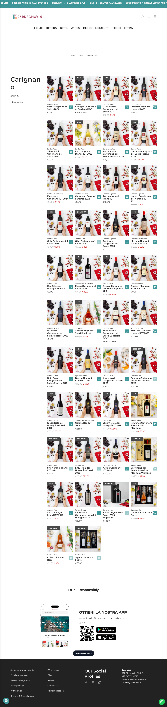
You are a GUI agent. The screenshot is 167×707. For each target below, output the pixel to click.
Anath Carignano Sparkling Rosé (84, 331)
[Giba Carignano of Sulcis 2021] (88, 223)
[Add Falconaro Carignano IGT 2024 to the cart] (71, 197)
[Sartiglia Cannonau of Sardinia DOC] (88, 88)
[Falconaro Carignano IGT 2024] (60, 178)
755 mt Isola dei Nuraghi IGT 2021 (112, 424)
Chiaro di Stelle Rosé (55, 558)
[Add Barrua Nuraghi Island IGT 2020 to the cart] (99, 379)
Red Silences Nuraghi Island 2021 (57, 287)
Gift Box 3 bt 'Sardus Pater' (141, 513)
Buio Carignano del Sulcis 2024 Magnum (113, 515)
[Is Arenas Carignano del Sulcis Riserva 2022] (144, 133)
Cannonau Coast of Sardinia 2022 (85, 197)
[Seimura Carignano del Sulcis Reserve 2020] (144, 360)
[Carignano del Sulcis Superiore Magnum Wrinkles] (144, 450)
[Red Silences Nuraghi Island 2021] (60, 268)
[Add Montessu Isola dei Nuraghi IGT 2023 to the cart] (155, 331)
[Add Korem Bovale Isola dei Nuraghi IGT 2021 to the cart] (155, 197)
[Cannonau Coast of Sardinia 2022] (88, 178)
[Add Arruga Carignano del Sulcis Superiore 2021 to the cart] (127, 287)
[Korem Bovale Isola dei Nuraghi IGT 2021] (144, 178)
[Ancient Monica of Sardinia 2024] (144, 268)
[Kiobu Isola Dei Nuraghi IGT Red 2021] (60, 405)
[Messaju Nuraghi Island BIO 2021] (144, 223)
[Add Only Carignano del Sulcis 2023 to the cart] (71, 242)
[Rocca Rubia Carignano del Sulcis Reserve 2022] (116, 133)
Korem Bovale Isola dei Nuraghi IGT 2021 (141, 199)
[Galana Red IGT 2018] (88, 405)
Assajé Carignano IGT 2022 (112, 468)
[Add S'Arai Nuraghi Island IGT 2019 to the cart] (71, 513)
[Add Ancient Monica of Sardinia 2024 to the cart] (155, 287)
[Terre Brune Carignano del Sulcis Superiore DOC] (116, 313)
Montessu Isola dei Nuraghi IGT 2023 (141, 331)
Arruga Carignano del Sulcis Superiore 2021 (113, 288)
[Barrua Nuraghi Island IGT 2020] (88, 360)
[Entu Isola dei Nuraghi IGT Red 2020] (88, 450)
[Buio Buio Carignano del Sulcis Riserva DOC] (60, 360)
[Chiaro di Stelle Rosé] (60, 539)
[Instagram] (93, 683)
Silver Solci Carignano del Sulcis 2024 (54, 154)
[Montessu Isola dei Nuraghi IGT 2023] (144, 313)
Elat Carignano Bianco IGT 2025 (83, 152)
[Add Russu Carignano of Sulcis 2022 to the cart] (99, 287)
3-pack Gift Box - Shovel (84, 558)
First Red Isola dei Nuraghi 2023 (140, 107)
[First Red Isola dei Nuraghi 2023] (144, 88)
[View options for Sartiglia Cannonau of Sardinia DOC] (99, 107)
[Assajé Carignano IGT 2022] (116, 450)
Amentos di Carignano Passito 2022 (113, 380)
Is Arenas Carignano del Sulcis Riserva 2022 (141, 154)
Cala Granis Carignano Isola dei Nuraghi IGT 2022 (85, 515)
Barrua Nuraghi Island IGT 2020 (83, 379)
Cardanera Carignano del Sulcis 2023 (110, 243)
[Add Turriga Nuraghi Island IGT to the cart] (127, 197)
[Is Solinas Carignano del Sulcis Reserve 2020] (60, 313)
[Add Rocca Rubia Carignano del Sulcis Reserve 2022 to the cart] (127, 152)
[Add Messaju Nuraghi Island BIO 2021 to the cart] (155, 242)
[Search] (142, 17)
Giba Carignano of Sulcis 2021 (84, 242)
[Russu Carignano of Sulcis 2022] (88, 268)
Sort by (14, 96)
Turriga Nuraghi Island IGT (111, 197)
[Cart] (149, 17)
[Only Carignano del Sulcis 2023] (60, 223)
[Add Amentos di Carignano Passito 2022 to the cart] (127, 379)
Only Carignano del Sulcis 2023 (57, 242)
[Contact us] (162, 702)
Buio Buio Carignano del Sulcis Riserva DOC (57, 380)
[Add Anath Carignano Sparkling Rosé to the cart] (99, 331)
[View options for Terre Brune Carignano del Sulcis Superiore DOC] (127, 331)
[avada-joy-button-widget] (6, 701)
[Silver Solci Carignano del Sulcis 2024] (60, 133)
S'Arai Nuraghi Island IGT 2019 (55, 513)
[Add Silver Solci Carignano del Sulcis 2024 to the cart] (71, 152)
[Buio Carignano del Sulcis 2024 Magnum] (116, 494)
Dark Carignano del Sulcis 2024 (57, 107)
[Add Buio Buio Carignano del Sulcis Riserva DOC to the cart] (71, 379)
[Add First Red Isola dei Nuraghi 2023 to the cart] (155, 107)
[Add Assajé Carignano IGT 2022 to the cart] (127, 468)
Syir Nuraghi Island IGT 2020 (57, 468)
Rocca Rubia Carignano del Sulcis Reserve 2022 (113, 154)
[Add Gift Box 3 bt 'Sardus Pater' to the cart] (155, 513)
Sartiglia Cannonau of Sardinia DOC (85, 107)
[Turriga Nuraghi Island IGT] (116, 178)
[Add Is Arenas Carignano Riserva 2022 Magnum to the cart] (155, 424)
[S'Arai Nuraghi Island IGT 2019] (60, 494)
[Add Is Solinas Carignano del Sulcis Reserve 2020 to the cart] (71, 331)
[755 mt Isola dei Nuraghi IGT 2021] (116, 405)
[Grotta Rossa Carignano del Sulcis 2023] (116, 88)
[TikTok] (100, 683)
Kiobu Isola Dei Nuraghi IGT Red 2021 (56, 425)
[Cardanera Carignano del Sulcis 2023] (116, 223)
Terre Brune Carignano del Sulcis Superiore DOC (111, 334)
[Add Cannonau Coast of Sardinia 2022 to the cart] (99, 197)
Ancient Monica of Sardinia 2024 (140, 287)
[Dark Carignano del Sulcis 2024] (60, 88)
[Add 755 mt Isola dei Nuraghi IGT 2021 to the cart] (127, 424)
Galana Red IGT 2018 (83, 424)
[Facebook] (86, 683)
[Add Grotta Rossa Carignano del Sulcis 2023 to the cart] (127, 107)
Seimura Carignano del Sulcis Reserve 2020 (141, 380)
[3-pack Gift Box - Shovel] (88, 539)
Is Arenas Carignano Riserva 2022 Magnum (141, 425)
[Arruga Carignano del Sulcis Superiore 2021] (116, 268)
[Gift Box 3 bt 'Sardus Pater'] (144, 494)
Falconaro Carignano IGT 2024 (57, 197)
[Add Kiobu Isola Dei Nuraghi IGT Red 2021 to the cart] (71, 424)
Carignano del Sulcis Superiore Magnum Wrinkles (141, 470)
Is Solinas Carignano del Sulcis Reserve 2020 (57, 333)
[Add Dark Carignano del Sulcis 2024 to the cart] (71, 107)
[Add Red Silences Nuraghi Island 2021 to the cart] (71, 287)
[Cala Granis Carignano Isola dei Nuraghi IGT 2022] (88, 494)
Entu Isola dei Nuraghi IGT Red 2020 (84, 470)
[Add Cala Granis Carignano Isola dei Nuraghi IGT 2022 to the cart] (99, 513)
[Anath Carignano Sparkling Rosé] (88, 313)
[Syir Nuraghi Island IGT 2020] (60, 450)
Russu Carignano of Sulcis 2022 (85, 287)
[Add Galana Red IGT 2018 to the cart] (99, 424)
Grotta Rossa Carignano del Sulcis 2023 (110, 109)
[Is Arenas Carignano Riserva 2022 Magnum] (144, 405)
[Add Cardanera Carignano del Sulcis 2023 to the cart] (127, 242)
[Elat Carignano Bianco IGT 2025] (88, 133)
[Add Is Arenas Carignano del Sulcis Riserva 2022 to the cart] (155, 152)
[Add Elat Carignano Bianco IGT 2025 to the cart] (99, 152)
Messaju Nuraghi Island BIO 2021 (140, 242)
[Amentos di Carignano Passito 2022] (116, 360)
